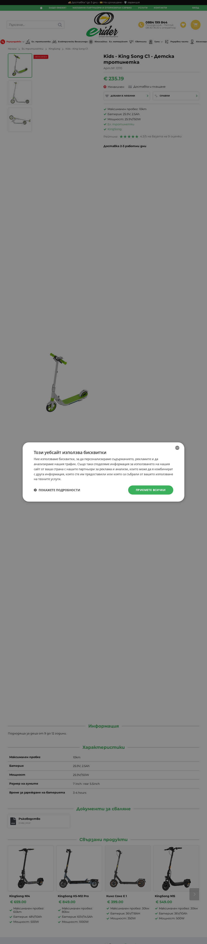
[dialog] (103, 472)
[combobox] (177, 448)
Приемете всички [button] (151, 490)
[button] (57, 490)
